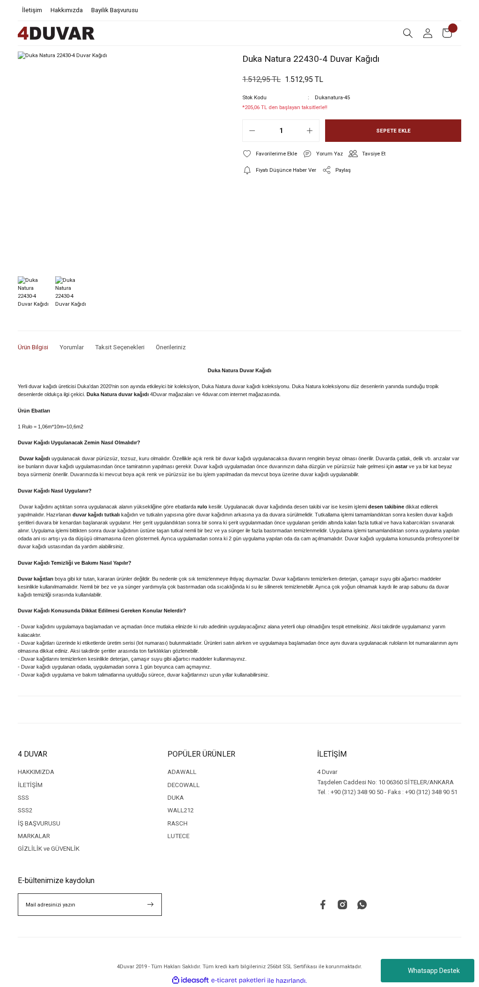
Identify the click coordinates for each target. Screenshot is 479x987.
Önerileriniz (171, 347)
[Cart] (447, 33)
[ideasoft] (190, 980)
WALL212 (180, 810)
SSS (23, 797)
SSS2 (25, 810)
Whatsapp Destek (434, 970)
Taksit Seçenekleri (120, 347)
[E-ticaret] (238, 981)
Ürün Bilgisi (33, 347)
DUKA (175, 797)
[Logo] (56, 33)
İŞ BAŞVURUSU (39, 823)
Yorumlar (71, 347)
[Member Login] (427, 33)
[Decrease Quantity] (252, 130)
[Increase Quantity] (309, 130)
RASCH (177, 823)
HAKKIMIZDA (36, 771)
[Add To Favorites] (269, 153)
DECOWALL (183, 784)
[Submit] (150, 904)
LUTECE (178, 836)
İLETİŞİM (30, 784)
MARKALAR (34, 836)
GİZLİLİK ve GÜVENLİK (49, 848)
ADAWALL (181, 771)
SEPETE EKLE (393, 130)
